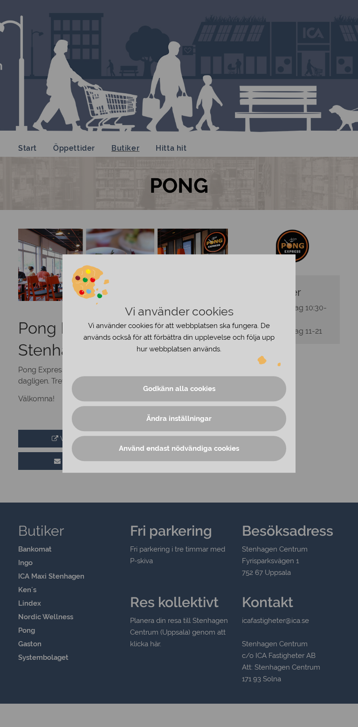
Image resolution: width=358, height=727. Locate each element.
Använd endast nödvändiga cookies (179, 448)
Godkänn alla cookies (179, 388)
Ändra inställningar (179, 418)
